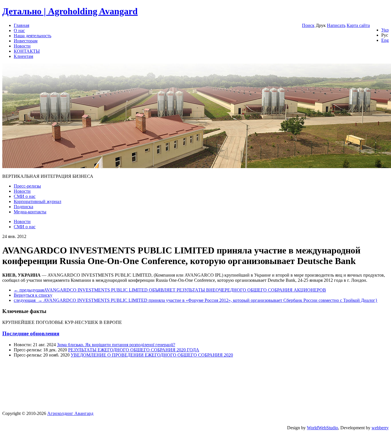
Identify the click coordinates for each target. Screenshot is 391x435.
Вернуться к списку (33, 295)
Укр (385, 29)
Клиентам (23, 56)
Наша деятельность (32, 35)
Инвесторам (25, 40)
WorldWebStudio (322, 427)
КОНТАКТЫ (27, 51)
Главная (21, 25)
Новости (22, 46)
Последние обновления (30, 333)
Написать (336, 25)
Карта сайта (358, 25)
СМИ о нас (24, 196)
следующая (196, 300)
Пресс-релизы (27, 186)
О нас (19, 30)
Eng (385, 40)
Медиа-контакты (30, 211)
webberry (380, 427)
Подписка (23, 206)
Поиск (308, 25)
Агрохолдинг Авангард (70, 413)
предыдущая (170, 290)
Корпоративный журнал (37, 201)
